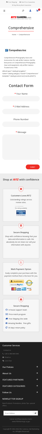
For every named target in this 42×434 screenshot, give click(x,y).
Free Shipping (12, 2)
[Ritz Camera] (21, 18)
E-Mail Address (22, 106)
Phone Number (21, 119)
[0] (37, 10)
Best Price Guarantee (28, 2)
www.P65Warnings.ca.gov (21, 421)
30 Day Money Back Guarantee (21, 5)
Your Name (22, 93)
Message (22, 132)
